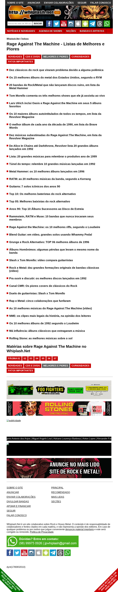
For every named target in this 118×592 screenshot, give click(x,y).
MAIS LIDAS (57, 497)
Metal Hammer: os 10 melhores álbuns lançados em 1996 (46, 171)
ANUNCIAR (33, 3)
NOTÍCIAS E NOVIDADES (21, 31)
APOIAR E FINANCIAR (19, 506)
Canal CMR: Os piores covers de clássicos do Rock (43, 285)
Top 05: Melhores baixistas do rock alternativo (39, 201)
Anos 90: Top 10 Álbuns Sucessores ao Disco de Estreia (46, 208)
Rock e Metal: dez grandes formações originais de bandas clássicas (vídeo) (54, 269)
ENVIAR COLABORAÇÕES (59, 3)
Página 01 (14, 358)
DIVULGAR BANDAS (18, 501)
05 (43, 358)
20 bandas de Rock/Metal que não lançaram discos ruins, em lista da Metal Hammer (54, 86)
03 (31, 358)
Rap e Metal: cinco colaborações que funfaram (40, 300)
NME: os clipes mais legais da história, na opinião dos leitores (50, 315)
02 (25, 358)
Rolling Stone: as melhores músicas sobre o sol (40, 338)
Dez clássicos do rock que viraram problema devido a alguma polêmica (56, 69)
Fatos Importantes (20, 61)
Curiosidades (81, 56)
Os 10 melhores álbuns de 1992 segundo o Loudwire (44, 323)
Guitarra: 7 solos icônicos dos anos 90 (34, 186)
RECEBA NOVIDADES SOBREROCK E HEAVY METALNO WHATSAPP (10, 581)
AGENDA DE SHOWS (50, 31)
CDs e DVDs (32, 56)
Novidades (15, 56)
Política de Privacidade (42, 532)
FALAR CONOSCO (100, 3)
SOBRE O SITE (15, 3)
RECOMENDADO (60, 492)
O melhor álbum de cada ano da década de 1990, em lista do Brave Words (53, 126)
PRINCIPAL (57, 488)
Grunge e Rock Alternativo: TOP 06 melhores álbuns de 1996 (49, 242)
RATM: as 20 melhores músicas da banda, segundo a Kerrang (50, 178)
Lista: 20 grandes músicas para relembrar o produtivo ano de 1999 (53, 156)
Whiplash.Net (13, 38)
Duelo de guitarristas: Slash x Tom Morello (37, 293)
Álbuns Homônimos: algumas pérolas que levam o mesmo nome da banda (54, 251)
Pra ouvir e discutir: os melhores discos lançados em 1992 (47, 278)
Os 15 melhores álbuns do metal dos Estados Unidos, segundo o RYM (55, 77)
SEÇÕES (71, 31)
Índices (25, 38)
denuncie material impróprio (79, 529)
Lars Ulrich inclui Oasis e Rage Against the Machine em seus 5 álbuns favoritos (55, 105)
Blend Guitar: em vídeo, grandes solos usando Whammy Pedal (50, 234)
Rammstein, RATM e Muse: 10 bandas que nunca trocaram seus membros (51, 218)
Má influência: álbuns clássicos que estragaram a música (47, 330)
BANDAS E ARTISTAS (92, 31)
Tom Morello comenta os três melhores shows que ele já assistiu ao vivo (57, 95)
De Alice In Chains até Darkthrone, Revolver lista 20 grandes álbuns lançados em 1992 (53, 147)
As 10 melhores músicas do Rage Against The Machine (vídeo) (50, 308)
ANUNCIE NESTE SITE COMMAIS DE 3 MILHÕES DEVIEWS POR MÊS (108, 581)
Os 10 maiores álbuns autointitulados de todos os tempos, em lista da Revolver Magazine (55, 115)
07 (55, 358)
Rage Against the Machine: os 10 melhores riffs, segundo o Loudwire (54, 227)
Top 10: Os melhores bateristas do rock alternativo (42, 193)
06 (49, 358)
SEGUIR (82, 3)
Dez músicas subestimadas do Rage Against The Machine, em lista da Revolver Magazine (55, 137)
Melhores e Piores (55, 56)
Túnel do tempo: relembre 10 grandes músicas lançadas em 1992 (52, 163)
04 (37, 358)
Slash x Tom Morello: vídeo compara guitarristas (41, 260)
